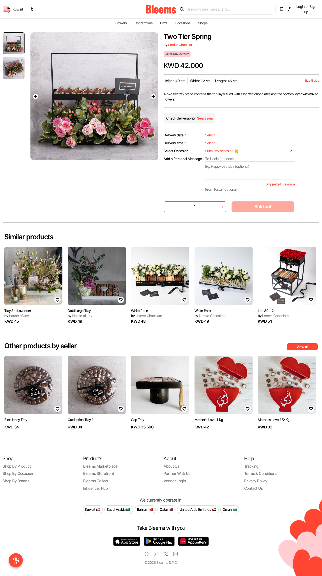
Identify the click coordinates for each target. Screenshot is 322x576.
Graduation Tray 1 (81, 419)
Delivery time (175, 143)
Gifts (163, 23)
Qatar (164, 509)
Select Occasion (176, 151)
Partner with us (177, 473)
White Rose (139, 310)
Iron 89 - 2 (266, 310)
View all (302, 347)
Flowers (121, 23)
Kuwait (90, 509)
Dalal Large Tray (79, 310)
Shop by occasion (18, 473)
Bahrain (143, 509)
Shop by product (17, 466)
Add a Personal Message (183, 159)
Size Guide (311, 80)
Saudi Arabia (116, 509)
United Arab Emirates (196, 509)
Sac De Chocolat (180, 45)
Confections (143, 23)
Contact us (253, 488)
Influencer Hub (95, 488)
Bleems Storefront (98, 473)
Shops (203, 23)
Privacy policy (255, 481)
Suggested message (280, 184)
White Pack (203, 310)
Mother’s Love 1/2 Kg (274, 419)
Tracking (251, 466)
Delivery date (175, 135)
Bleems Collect (96, 481)
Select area (204, 118)
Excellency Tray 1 (17, 419)
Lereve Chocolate (146, 315)
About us (171, 466)
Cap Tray (137, 419)
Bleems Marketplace (100, 466)
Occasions (183, 23)
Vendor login (175, 481)
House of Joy (16, 315)
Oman (227, 509)
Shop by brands (16, 481)
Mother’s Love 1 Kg (209, 419)
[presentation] (35, 96)
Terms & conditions (260, 473)
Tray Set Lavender (17, 310)
